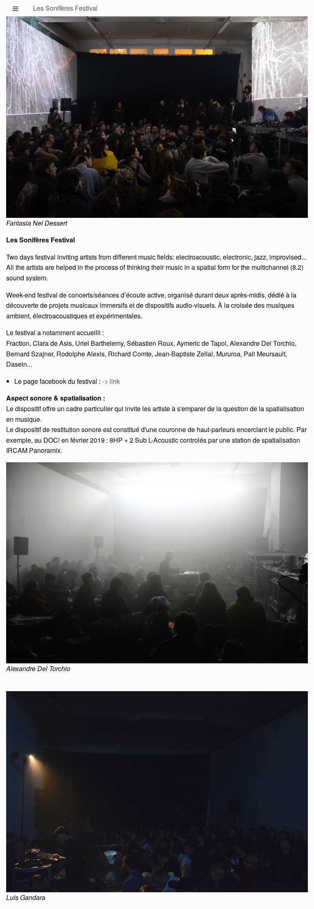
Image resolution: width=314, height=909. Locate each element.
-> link (111, 381)
